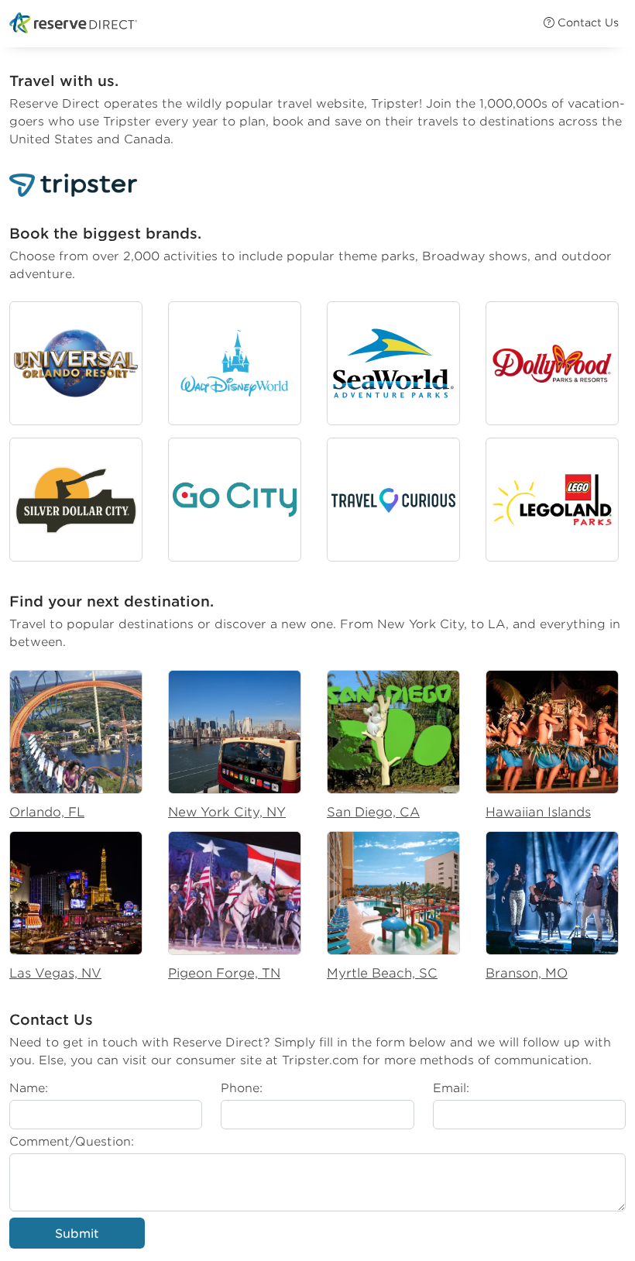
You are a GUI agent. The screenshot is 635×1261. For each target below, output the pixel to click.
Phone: (242, 1088)
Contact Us (586, 22)
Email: (451, 1088)
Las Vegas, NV (55, 973)
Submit (77, 1233)
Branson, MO (527, 973)
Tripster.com (320, 1060)
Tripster (395, 103)
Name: (28, 1088)
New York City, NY (227, 812)
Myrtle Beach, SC (382, 973)
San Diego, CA (373, 812)
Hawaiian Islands (538, 812)
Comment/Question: (71, 1141)
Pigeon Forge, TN (224, 973)
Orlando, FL (46, 812)
